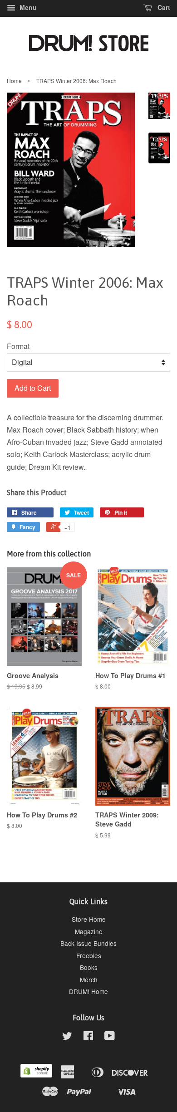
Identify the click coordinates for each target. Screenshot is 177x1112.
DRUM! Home (88, 991)
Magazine (89, 931)
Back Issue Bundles (88, 943)
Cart (163, 7)
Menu (27, 7)
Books (89, 967)
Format (18, 346)
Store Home (89, 919)
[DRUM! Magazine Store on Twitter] (67, 1037)
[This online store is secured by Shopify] (36, 1074)
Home (14, 80)
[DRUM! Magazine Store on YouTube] (109, 1037)
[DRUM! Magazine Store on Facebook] (88, 1037)
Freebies (88, 955)
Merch (89, 979)
